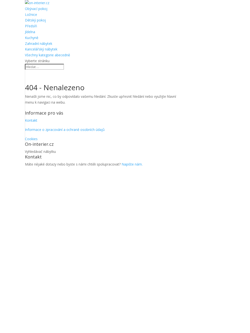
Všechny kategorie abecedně (47, 55)
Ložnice (31, 14)
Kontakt (31, 120)
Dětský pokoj (35, 20)
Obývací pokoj (36, 8)
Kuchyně (31, 37)
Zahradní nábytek (38, 43)
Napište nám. (132, 164)
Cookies (31, 139)
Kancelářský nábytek (41, 49)
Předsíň (31, 26)
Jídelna (30, 31)
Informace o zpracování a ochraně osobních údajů (65, 129)
